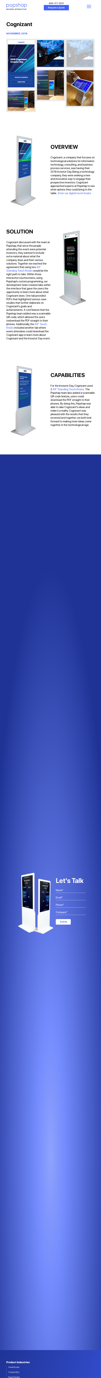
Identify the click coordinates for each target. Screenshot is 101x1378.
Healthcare (13, 1367)
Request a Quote (56, 8)
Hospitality (13, 1372)
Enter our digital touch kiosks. (75, 193)
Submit (63, 922)
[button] (89, 6)
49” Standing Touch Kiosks (68, 389)
